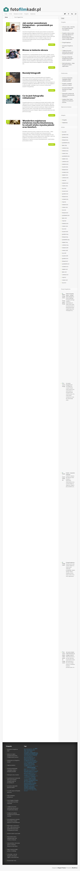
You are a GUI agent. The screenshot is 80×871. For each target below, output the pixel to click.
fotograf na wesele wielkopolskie (29, 765)
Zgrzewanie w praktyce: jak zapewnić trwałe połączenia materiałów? (68, 95)
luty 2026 (64, 131)
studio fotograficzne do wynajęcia (31, 780)
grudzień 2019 (65, 234)
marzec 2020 (65, 226)
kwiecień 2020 (65, 223)
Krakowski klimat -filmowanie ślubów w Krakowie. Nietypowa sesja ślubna (13, 845)
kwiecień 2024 (65, 150)
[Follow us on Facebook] (68, 14)
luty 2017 (64, 282)
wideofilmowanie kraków (29, 786)
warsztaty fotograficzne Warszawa (29, 785)
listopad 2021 (65, 196)
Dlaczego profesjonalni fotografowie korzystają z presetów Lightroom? (67, 58)
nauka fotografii (33, 773)
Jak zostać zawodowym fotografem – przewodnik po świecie (37, 25)
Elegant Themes (62, 867)
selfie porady (32, 779)
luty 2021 (64, 210)
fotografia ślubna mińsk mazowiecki (30, 763)
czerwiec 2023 (65, 161)
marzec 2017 (65, 280)
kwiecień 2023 (65, 164)
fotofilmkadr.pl (30, 29)
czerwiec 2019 (65, 245)
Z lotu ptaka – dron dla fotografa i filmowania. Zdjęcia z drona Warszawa (13, 856)
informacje (31, 767)
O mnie (10, 14)
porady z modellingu (31, 776)
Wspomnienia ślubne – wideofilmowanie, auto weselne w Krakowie (12, 838)
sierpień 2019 (65, 242)
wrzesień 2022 (65, 172)
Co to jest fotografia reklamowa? (33, 97)
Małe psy (31, 772)
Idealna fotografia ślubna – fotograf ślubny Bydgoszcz (70, 295)
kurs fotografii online (29, 770)
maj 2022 (64, 180)
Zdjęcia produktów (11, 765)
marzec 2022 (65, 185)
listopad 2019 (65, 237)
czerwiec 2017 (65, 274)
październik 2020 (65, 215)
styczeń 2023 (65, 166)
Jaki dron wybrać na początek (13, 833)
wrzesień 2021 (65, 199)
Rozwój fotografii (31, 73)
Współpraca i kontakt (18, 14)
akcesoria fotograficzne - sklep (29, 748)
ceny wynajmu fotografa (30, 752)
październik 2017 (65, 263)
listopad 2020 (65, 212)
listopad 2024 (65, 140)
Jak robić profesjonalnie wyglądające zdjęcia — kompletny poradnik (67, 79)
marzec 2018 (65, 250)
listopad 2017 (65, 261)
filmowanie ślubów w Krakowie (29, 758)
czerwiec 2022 (65, 177)
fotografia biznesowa (30, 760)
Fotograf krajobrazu (66, 42)
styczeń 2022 (65, 191)
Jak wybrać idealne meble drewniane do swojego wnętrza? (67, 89)
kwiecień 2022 (65, 183)
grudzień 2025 (65, 134)
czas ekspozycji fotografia (30, 754)
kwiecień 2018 (65, 247)
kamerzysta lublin (27, 768)
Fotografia (26, 14)
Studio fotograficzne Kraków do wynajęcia (30, 782)
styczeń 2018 (65, 255)
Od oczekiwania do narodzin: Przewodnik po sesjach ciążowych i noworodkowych (13, 821)
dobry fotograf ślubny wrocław (29, 755)
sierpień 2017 (65, 269)
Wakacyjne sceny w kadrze (13, 774)
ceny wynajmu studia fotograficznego (31, 753)
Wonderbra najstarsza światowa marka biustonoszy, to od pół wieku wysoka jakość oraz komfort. (38, 123)
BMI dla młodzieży (30, 749)
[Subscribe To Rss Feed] (72, 14)
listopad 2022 (65, 169)
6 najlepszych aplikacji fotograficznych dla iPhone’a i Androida (13, 814)
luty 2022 (64, 188)
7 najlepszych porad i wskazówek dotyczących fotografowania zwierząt (67, 52)
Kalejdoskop (32, 14)
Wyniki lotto (32, 788)
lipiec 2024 (64, 145)
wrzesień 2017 (65, 266)
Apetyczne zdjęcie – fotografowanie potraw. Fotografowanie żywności (12, 756)
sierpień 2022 (65, 175)
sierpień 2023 (65, 158)
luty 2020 (64, 228)
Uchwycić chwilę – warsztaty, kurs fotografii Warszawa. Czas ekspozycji (68, 28)
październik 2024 (65, 142)
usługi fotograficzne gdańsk (30, 783)
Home (6, 14)
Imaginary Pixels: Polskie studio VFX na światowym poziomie (67, 101)
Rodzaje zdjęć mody (11, 860)
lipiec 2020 (64, 218)
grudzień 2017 (65, 258)
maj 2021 (64, 202)
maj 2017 (64, 277)
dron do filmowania (28, 757)
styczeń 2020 (65, 231)
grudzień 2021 (65, 193)
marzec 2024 (65, 153)
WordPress (74, 867)
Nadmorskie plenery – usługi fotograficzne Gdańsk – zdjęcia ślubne (68, 65)
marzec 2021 (65, 207)
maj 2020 (64, 220)
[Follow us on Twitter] (65, 14)
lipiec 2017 (64, 272)
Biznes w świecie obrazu (35, 50)
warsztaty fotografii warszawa (33, 785)
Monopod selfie (27, 773)
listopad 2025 (65, 137)
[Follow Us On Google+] (75, 14)
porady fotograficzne (31, 775)
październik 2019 (65, 239)
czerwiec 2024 (65, 148)
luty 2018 (64, 253)
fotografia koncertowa (28, 761)
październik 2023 (65, 156)
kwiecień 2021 (65, 204)
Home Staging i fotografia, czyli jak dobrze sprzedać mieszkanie (13, 802)
